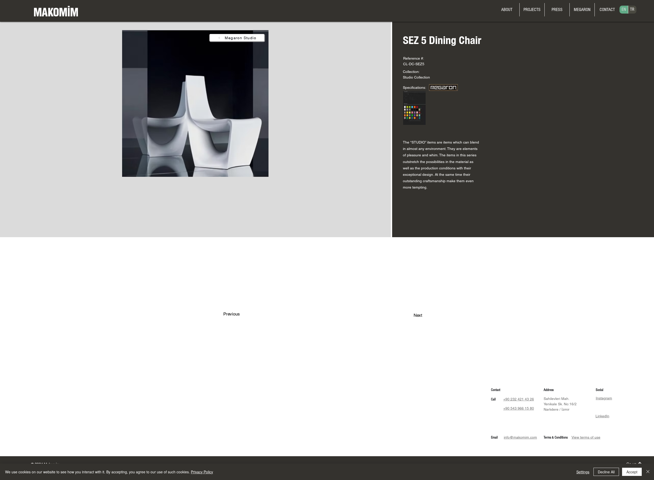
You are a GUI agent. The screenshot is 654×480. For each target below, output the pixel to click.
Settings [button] (582, 471)
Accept (631, 471)
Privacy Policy (202, 471)
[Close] (648, 472)
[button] (582, 9)
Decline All (606, 471)
